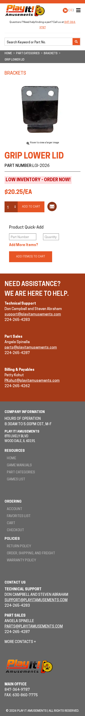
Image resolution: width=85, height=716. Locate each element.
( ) (71, 10)
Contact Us (15, 582)
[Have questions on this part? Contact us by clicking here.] (52, 207)
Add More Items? (23, 245)
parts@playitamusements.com (31, 347)
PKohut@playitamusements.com (32, 381)
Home (11, 458)
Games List (16, 479)
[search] (39, 42)
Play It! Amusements (26, 10)
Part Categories (21, 472)
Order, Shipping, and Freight (31, 553)
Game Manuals (19, 465)
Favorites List (19, 516)
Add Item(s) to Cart (30, 256)
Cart (11, 523)
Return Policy (19, 546)
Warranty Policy (21, 560)
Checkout (15, 530)
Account (14, 509)
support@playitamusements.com (33, 314)
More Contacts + (20, 642)
